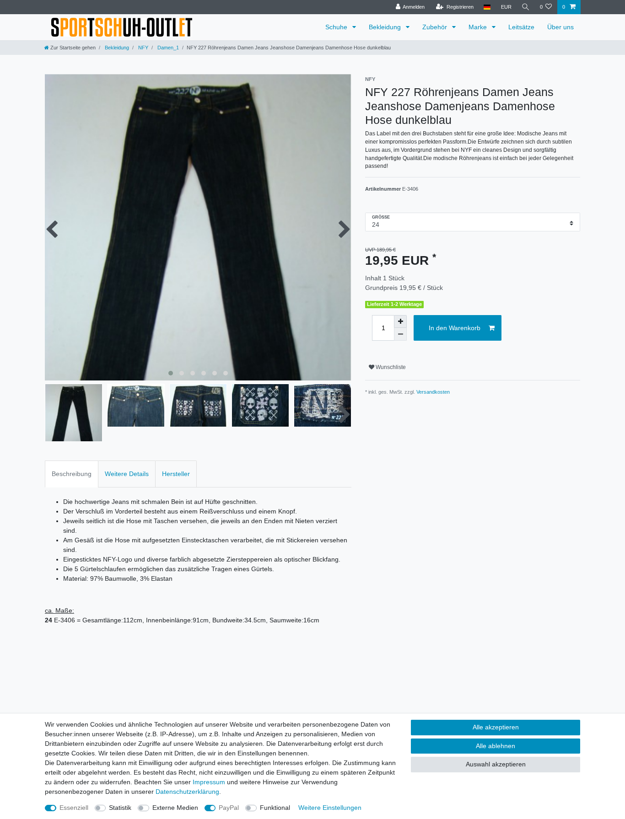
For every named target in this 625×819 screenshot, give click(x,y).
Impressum (209, 782)
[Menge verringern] (400, 334)
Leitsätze (521, 27)
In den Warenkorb (454, 328)
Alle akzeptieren (496, 727)
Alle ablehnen (495, 745)
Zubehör (435, 27)
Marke (479, 27)
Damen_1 (167, 47)
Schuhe (337, 27)
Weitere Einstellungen (329, 807)
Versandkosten (433, 392)
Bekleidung (386, 27)
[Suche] (526, 7)
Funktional (275, 807)
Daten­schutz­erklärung (187, 791)
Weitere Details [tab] (127, 473)
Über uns (560, 27)
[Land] (487, 7)
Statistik (120, 807)
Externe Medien (175, 807)
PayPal (229, 807)
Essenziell (73, 807)
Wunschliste (390, 367)
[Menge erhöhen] (400, 321)
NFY (142, 47)
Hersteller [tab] (176, 473)
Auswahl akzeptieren (496, 764)
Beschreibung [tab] (72, 473)
